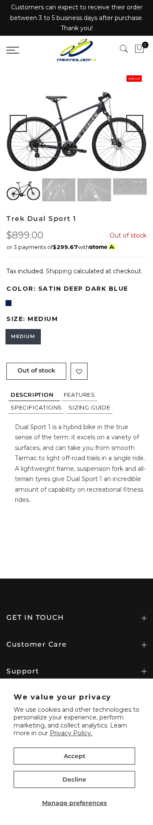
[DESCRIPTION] (34, 394)
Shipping (59, 271)
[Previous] (18, 123)
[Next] (134, 123)
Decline (74, 779)
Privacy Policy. (71, 733)
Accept (74, 756)
